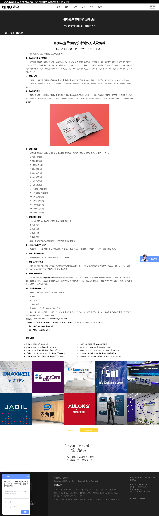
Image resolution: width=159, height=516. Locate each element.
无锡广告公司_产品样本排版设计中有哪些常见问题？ (45, 356)
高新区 (110, 493)
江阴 (96, 489)
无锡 (60, 489)
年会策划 (105, 499)
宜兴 (101, 489)
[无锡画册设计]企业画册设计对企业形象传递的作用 (98, 353)
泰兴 (106, 489)
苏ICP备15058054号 (137, 498)
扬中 (111, 489)
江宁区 (79, 496)
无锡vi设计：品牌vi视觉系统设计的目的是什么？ (43, 350)
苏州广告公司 (64, 2)
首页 (6, 32)
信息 (12, 32)
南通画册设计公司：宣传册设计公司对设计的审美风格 (99, 350)
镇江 (116, 489)
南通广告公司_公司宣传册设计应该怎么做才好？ (43, 347)
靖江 (55, 493)
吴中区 (89, 493)
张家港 (80, 489)
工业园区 (103, 493)
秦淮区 (59, 496)
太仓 (65, 489)
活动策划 (97, 499)
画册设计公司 (48, 277)
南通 (86, 489)
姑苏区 (76, 493)
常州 (60, 493)
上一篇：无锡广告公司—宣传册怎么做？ (40, 326)
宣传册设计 (16, 2)
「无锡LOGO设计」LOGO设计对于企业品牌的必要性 (45, 353)
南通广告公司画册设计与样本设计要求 (93, 344)
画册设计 (19, 32)
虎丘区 (95, 493)
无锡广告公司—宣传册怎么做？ (37, 344)
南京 (91, 489)
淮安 (65, 493)
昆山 (70, 489)
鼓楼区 (66, 496)
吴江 (70, 493)
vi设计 (90, 499)
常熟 (75, 489)
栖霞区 (72, 496)
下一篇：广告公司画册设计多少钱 (38, 330)
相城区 (82, 493)
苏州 (55, 489)
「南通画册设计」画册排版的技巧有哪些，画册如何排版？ (101, 356)
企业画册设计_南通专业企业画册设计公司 (95, 347)
